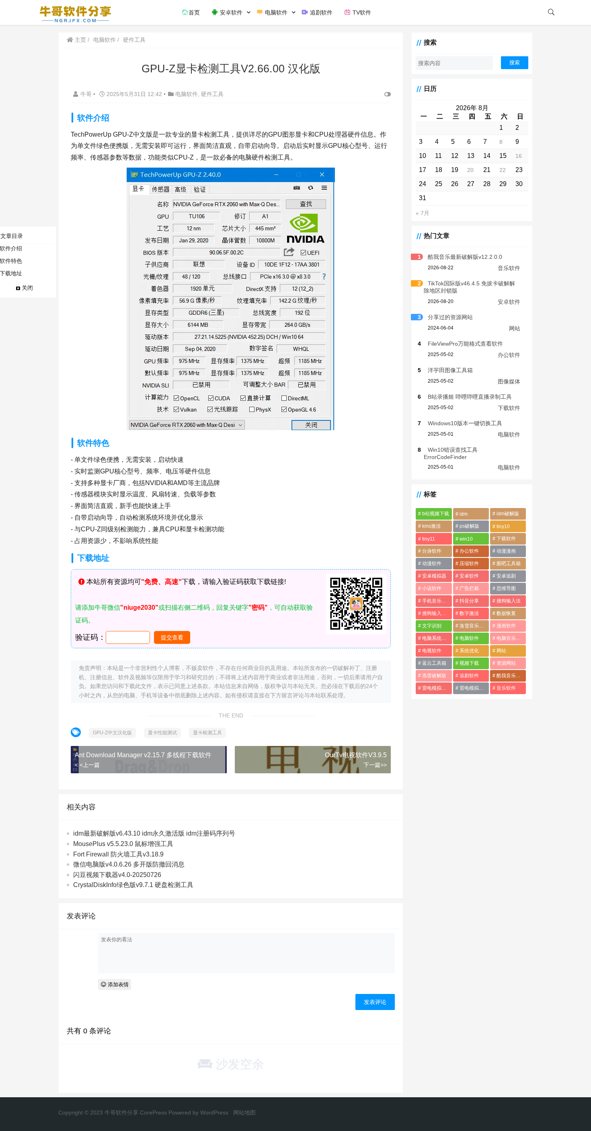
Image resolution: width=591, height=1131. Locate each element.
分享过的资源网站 (450, 317)
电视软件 (431, 651)
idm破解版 (508, 513)
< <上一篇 (87, 765)
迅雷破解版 (434, 675)
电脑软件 (275, 12)
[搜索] (551, 12)
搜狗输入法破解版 (436, 613)
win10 (466, 539)
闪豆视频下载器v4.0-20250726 (117, 874)
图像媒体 (509, 381)
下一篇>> (375, 765)
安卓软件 (230, 12)
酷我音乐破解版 (511, 675)
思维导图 (506, 588)
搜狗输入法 (509, 601)
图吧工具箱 (509, 563)
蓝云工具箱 (434, 663)
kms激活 (431, 526)
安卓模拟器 (434, 576)
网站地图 (244, 1112)
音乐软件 (509, 268)
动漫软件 (431, 563)
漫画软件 (506, 626)
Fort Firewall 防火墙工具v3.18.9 (118, 854)
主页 (79, 40)
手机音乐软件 (436, 601)
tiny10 (503, 526)
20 (470, 170)
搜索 (514, 62)
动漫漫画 (506, 551)
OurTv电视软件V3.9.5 (356, 755)
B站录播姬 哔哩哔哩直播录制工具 (470, 396)
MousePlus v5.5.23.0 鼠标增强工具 (123, 843)
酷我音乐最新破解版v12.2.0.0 (465, 257)
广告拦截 (469, 588)
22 (502, 170)
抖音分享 (469, 601)
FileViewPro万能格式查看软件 (465, 343)
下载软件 (509, 408)
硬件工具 (134, 40)
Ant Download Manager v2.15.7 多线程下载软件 (143, 755)
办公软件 (509, 355)
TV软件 (361, 12)
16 (518, 156)
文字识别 (431, 626)
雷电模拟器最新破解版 (436, 688)
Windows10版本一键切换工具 (465, 423)
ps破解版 (469, 526)
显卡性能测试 (162, 733)
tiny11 (428, 539)
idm (464, 514)
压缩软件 (469, 563)
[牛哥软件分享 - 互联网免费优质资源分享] (75, 11)
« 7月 (422, 213)
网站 (514, 328)
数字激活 (469, 613)
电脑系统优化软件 (436, 638)
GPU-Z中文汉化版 (112, 733)
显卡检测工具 (207, 733)
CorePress (153, 1112)
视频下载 (469, 663)
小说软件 (431, 588)
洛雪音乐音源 (474, 626)
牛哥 (86, 94)
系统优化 (469, 651)
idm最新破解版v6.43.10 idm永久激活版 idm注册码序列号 (154, 833)
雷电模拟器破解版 (474, 688)
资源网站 (506, 663)
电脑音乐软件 (511, 638)
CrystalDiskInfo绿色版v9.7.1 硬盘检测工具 (133, 884)
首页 (194, 12)
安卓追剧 (506, 576)
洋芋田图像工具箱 (450, 370)
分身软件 (431, 551)
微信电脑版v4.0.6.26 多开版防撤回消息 (129, 864)
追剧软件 (320, 12)
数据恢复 (506, 613)
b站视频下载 (435, 513)
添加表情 (117, 984)
